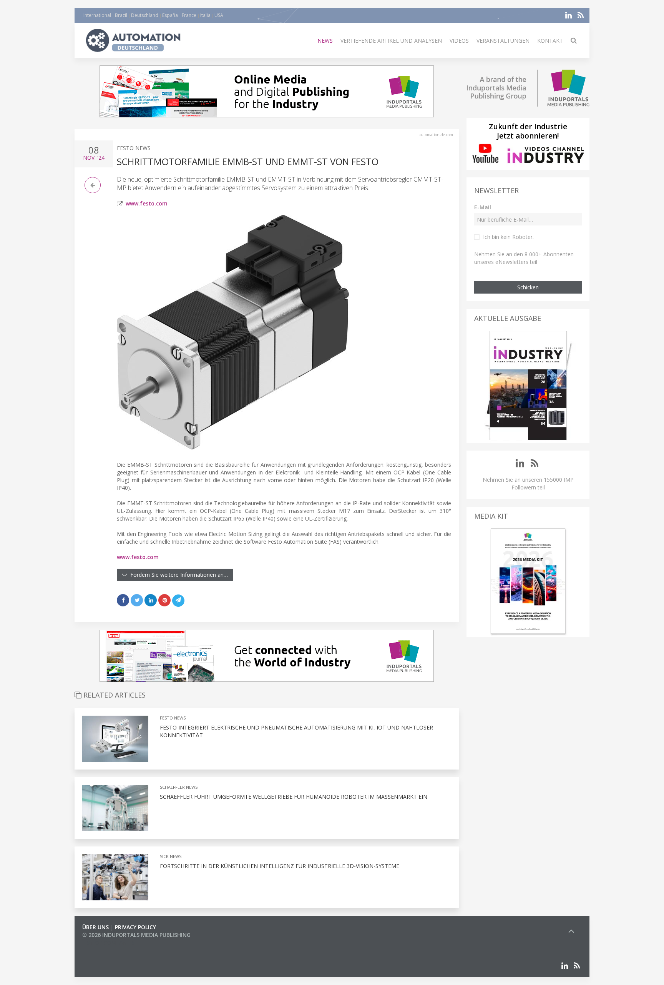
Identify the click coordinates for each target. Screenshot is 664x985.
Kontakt (550, 40)
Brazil (121, 15)
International (97, 15)
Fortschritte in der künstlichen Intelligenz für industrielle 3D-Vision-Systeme (279, 866)
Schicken (528, 287)
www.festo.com (147, 203)
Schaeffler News (179, 787)
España (170, 15)
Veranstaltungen (503, 40)
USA (218, 15)
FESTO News (134, 148)
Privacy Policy (135, 927)
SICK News (170, 856)
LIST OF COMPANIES (108, 942)
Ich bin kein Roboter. (508, 236)
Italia (205, 15)
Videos (459, 40)
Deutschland (144, 15)
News (325, 40)
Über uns (95, 927)
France (189, 15)
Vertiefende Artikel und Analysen (391, 40)
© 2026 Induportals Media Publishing (136, 934)
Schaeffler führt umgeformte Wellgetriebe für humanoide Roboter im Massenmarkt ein (293, 796)
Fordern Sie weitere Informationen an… (177, 574)
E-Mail (482, 207)
